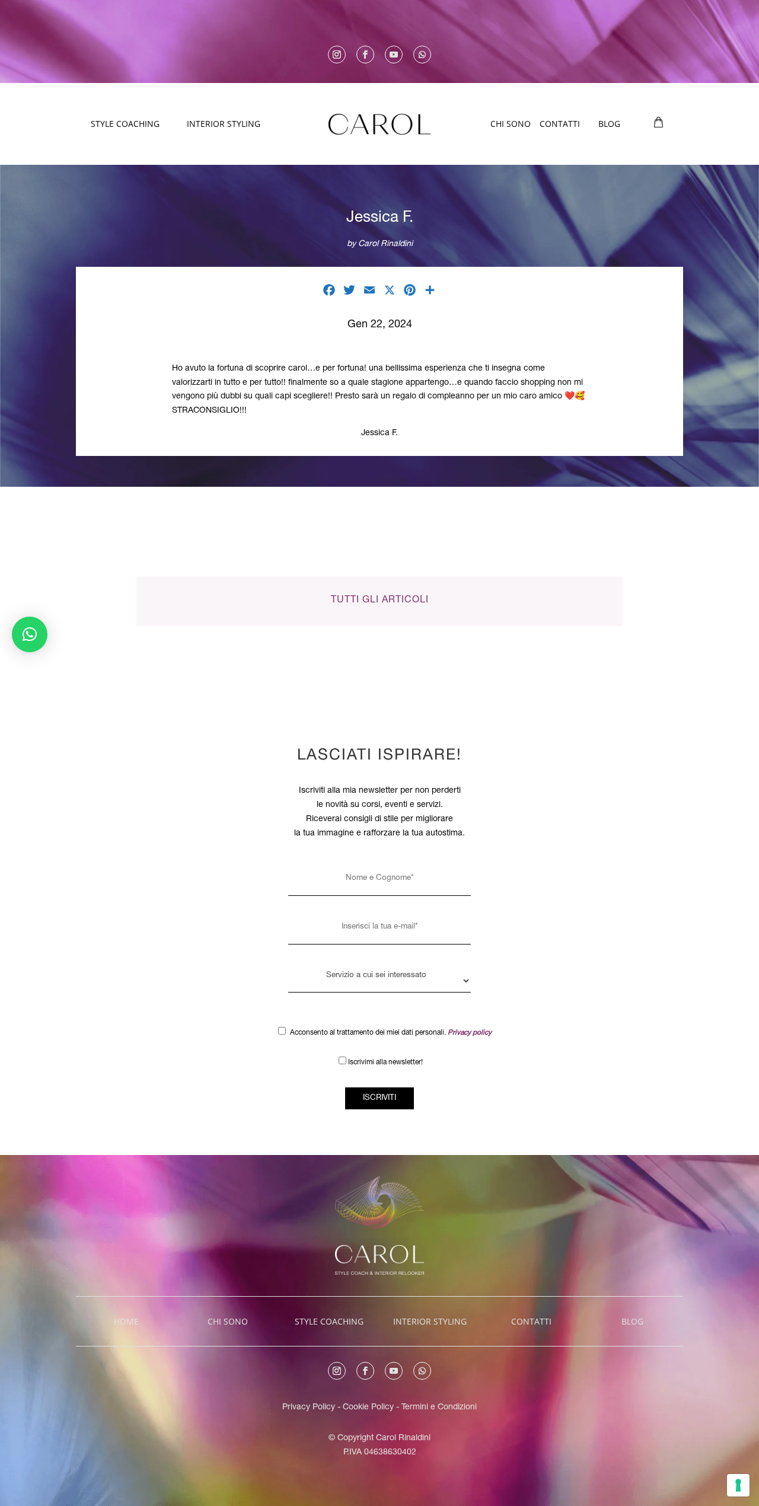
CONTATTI (560, 123)
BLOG (609, 123)
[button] (29, 634)
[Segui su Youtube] (394, 54)
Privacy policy (470, 1032)
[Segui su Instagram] (337, 54)
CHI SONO (510, 123)
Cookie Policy (369, 1407)
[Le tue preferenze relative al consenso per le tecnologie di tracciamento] (738, 1485)
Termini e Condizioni (439, 1407)
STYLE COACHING (125, 123)
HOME (126, 1321)
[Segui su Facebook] (365, 54)
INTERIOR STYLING (223, 123)
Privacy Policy (308, 1407)
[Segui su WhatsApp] (422, 54)
